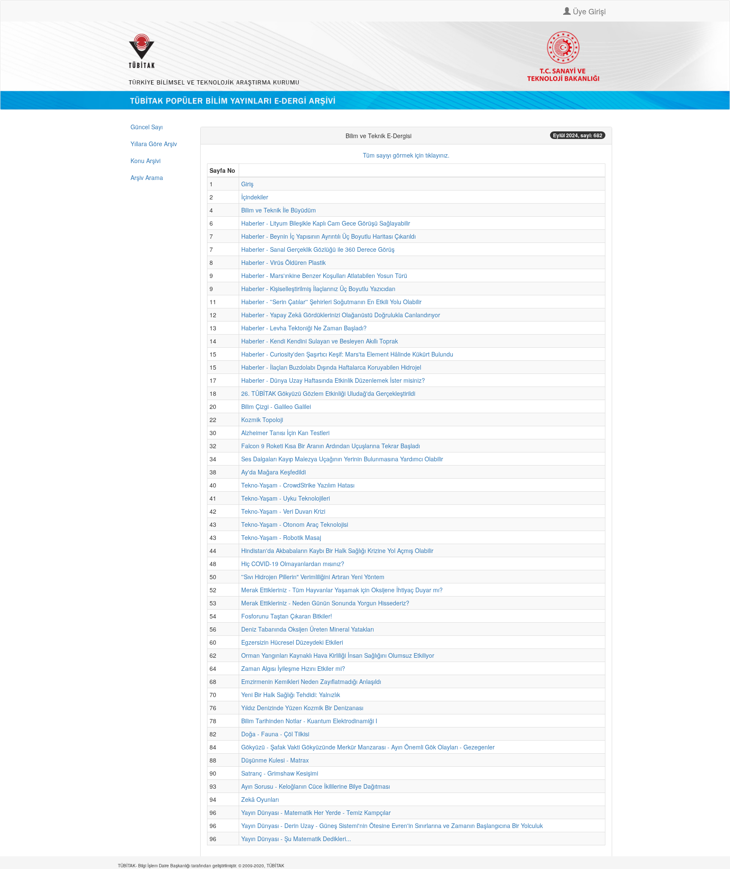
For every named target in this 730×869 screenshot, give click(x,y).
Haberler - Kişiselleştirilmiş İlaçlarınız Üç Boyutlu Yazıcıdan (318, 288)
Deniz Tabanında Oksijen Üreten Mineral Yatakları (307, 629)
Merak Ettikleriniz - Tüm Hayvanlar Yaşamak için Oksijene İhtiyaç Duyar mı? (342, 590)
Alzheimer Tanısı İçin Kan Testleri (285, 432)
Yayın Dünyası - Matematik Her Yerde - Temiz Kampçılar (316, 812)
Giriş (247, 184)
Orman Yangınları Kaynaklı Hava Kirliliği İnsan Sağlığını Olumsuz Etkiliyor (337, 655)
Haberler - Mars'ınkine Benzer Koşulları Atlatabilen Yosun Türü (324, 275)
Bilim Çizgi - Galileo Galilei (276, 406)
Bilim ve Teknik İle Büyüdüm (278, 210)
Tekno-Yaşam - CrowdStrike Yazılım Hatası (297, 485)
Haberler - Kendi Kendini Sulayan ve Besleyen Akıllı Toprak (319, 341)
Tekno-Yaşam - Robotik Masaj (281, 537)
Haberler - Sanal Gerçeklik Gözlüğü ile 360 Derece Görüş (318, 249)
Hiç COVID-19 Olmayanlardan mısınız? (292, 563)
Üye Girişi (588, 10)
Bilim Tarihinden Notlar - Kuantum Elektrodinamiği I (309, 720)
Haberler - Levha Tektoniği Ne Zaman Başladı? (304, 328)
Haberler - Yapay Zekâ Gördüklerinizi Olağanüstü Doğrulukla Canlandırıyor (340, 315)
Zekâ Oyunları (260, 799)
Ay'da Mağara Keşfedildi (273, 472)
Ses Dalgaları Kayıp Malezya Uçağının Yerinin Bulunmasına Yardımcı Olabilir (342, 459)
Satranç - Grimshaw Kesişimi (279, 773)
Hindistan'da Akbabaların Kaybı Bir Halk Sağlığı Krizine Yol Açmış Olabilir (337, 550)
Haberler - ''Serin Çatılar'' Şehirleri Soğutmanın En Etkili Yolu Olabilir (331, 301)
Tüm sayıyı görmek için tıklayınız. (406, 155)
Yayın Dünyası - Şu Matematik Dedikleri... (296, 838)
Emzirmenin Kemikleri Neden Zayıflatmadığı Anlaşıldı (311, 681)
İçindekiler (254, 197)
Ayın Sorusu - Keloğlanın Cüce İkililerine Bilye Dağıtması (315, 786)
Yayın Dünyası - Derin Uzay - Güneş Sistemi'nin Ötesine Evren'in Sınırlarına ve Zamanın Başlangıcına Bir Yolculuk (392, 825)
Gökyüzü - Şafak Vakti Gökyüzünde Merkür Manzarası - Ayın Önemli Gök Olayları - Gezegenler (368, 747)
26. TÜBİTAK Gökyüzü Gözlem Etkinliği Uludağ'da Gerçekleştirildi (328, 393)
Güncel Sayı (147, 127)
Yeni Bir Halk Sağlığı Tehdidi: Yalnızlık (290, 694)
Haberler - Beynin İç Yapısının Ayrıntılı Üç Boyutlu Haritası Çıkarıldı (328, 236)
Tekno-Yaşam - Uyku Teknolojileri (285, 498)
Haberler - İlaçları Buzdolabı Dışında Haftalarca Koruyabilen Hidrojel (331, 367)
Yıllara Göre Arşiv (154, 143)
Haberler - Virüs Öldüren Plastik (283, 262)
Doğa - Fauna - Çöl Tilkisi (275, 734)
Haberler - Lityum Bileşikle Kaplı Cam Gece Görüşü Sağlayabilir (325, 223)
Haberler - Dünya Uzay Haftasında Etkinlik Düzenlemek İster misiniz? (333, 380)
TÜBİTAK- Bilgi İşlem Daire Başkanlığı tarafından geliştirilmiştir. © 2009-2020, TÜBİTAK (201, 866)
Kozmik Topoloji (262, 419)
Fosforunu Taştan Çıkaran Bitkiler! (286, 616)
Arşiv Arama (147, 177)
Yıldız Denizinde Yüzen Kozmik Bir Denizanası (302, 707)
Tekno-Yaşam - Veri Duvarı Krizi (283, 511)
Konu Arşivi (146, 160)
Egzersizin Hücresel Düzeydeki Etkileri (292, 642)
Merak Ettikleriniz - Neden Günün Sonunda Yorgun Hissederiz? (325, 603)
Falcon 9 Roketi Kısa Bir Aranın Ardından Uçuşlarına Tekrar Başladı (330, 445)
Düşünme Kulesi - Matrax (275, 760)
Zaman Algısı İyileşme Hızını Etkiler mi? (293, 668)
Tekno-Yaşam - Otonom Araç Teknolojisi (294, 524)
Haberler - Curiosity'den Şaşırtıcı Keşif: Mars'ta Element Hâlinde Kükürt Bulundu (347, 354)
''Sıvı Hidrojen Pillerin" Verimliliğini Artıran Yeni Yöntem (312, 576)
